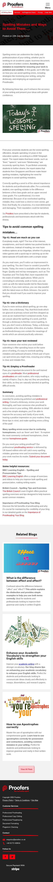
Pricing (40, 12)
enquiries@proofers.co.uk (15, 840)
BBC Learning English (13, 476)
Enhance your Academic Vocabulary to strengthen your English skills (26, 656)
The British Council (11, 491)
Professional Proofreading (12, 813)
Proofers (9, 214)
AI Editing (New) (7, 12)
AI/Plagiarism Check (29, 12)
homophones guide (18, 438)
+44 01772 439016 (13, 843)
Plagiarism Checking (10, 827)
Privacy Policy (8, 800)
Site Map (34, 800)
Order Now (48, 12)
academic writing (26, 664)
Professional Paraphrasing (12, 820)
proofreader (16, 373)
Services (17, 12)
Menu (47, 8)
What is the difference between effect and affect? (24, 579)
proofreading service (23, 447)
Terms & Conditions (22, 800)
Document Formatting (11, 823)
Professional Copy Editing (12, 816)
